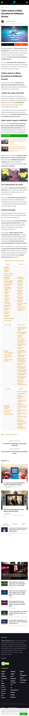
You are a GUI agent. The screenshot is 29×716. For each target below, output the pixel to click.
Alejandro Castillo (11, 21)
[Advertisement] (14, 549)
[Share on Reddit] (21, 44)
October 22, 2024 (14, 144)
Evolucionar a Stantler (7, 305)
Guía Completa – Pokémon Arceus (14, 260)
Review (13, 695)
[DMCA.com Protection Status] (5, 663)
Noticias (13, 681)
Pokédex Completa (6, 267)
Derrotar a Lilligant (20, 291)
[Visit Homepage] (14, 2)
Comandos (4, 678)
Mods (12, 676)
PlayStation (13, 682)
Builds (3, 674)
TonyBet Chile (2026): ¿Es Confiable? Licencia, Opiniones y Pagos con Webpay (18, 613)
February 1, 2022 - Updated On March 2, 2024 (12, 23)
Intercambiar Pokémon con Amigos (8, 289)
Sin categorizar (23, 674)
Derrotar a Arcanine (20, 294)
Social (21, 677)
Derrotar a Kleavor (20, 287)
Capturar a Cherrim (7, 296)
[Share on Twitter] (7, 44)
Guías (2, 685)
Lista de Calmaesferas (21, 404)
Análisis (3, 671)
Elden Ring (3, 689)
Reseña (13, 692)
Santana (7, 513)
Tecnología (23, 680)
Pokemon (3, 697)
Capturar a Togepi (7, 292)
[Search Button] (27, 2)
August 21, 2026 (7, 578)
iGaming (13, 671)
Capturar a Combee (7, 299)
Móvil (2, 695)
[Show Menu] (2, 2)
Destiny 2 (3, 687)
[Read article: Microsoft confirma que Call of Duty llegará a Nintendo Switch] (4, 148)
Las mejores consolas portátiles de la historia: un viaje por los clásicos (18, 141)
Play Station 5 (14, 690)
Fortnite (3, 691)
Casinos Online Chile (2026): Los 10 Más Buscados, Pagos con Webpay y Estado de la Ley (18, 622)
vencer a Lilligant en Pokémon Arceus (12, 104)
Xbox (12, 684)
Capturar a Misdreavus (7, 302)
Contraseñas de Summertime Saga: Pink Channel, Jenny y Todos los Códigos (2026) (18, 529)
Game (2, 683)
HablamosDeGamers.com (7, 640)
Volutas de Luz (21, 307)
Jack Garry (8, 487)
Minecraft (3, 693)
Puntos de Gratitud (20, 336)
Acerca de (3, 707)
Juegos (13, 674)
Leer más (3, 658)
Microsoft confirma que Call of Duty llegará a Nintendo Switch (18, 147)
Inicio (2, 7)
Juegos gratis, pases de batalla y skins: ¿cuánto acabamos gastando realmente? (14, 575)
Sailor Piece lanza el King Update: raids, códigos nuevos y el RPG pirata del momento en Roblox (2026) (18, 593)
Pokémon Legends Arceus (11, 434)
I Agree (23, 714)
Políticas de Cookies (12, 707)
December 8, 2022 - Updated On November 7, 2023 (17, 151)
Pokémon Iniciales (6, 270)
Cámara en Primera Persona (22, 383)
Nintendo (6, 7)
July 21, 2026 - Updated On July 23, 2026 (18, 616)
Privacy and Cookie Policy (12, 714)
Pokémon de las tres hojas (22, 309)
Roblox (22, 671)
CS (2, 681)
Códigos (3, 676)
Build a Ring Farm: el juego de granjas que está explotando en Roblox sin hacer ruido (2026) (17, 583)
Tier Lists (22, 682)
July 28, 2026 (12, 587)
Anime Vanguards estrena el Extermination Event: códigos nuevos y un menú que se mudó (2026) (17, 603)
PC (11, 687)
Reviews (13, 697)
